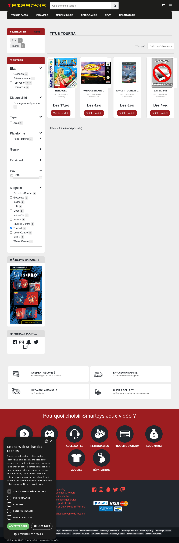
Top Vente (22, 82)
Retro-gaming (89, 15)
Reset (38, 31)
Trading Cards (19, 15)
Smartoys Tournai (100, 533)
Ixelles (18, 202)
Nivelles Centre (23, 223)
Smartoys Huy (146, 530)
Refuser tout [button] (42, 526)
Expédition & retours (63, 492)
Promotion (20, 87)
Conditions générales (64, 499)
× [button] (51, 441)
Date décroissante (160, 46)
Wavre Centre (22, 241)
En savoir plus (35, 483)
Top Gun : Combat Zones (130, 90)
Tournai (19, 228)
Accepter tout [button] (18, 526)
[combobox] (46, 441)
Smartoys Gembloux (109, 530)
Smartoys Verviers (135, 533)
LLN (17, 206)
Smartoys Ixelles (163, 530)
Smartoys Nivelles (81, 533)
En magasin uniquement (26, 104)
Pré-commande (23, 78)
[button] (29, 534)
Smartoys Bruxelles (89, 530)
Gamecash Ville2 (70, 530)
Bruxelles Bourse (24, 193)
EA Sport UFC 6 (61, 503)
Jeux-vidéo (42, 15)
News (108, 15)
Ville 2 (18, 237)
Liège (17, 210)
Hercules (61, 90)
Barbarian (160, 90)
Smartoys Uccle (117, 533)
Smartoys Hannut (130, 530)
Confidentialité (60, 496)
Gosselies (20, 197)
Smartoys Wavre (153, 533)
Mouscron (20, 215)
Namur (18, 219)
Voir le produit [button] (60, 113)
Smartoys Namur (62, 533)
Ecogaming (58, 489)
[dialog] (29, 488)
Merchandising (64, 15)
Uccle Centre (22, 232)
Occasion (20, 74)
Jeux (17, 122)
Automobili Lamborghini (97, 90)
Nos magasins (127, 15)
